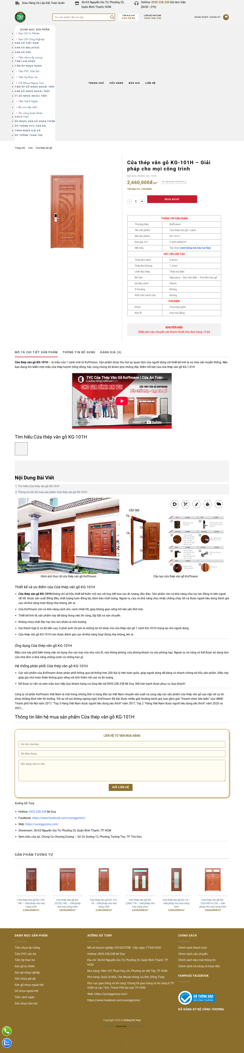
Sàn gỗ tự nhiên (25, 966)
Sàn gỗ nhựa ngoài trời (32, 91)
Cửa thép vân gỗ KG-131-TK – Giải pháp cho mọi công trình (104, 903)
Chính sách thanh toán (192, 947)
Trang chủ (20, 148)
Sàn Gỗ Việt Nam (27, 43)
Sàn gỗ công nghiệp (27, 972)
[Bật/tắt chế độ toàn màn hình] (14, 1031)
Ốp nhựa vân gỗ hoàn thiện (35, 121)
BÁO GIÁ (134, 83)
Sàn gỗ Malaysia (27, 47)
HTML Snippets (108, 1026)
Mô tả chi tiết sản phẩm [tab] (36, 352)
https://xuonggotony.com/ (42, 824)
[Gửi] (112, 17)
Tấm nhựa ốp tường (30, 57)
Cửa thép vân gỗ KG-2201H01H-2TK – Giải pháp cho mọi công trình (212, 903)
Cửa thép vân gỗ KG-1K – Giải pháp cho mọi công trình (176, 903)
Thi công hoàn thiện (30, 113)
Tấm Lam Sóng (25, 61)
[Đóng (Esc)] (34, 1031)
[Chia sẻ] (24, 1031)
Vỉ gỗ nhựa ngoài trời (31, 96)
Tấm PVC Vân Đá (28, 71)
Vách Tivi (22, 116)
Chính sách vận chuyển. (193, 954)
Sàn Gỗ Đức (23, 52)
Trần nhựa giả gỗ (28, 130)
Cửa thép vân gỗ (44, 148)
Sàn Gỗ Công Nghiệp (31, 39)
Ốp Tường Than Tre (29, 135)
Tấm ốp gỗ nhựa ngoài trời (35, 86)
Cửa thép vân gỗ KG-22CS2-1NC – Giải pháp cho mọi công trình (67, 903)
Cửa (30, 148)
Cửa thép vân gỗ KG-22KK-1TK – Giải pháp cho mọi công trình (140, 903)
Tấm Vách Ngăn (28, 101)
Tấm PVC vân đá (25, 954)
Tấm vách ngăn (24, 997)
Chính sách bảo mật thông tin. (197, 960)
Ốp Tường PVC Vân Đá (30, 126)
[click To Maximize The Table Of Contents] (21, 448)
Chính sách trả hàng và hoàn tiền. (199, 966)
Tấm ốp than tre (28, 77)
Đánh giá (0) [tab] (110, 352)
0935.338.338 (152, 18)
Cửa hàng (128, 18)
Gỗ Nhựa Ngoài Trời (31, 83)
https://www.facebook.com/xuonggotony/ (58, 818)
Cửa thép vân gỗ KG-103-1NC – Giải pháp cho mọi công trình (31, 903)
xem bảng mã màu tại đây (195, 247)
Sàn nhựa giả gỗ (25, 978)
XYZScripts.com (135, 1026)
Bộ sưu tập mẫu (27, 107)
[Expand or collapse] (19, 465)
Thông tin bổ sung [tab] (79, 352)
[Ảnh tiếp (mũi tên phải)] (14, 1046)
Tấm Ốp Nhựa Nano (28, 66)
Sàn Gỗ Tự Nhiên (29, 33)
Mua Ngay (172, 199)
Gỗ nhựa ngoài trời (26, 991)
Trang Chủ (96, 83)
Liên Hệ (150, 83)
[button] (207, 17)
